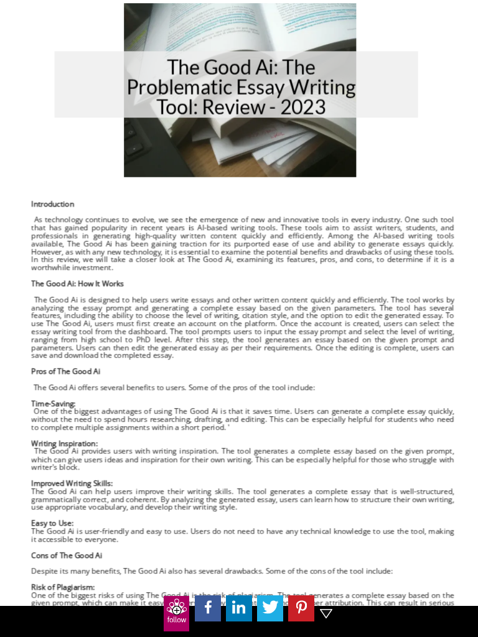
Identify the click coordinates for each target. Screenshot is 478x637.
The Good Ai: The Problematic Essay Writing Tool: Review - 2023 (241, 87)
